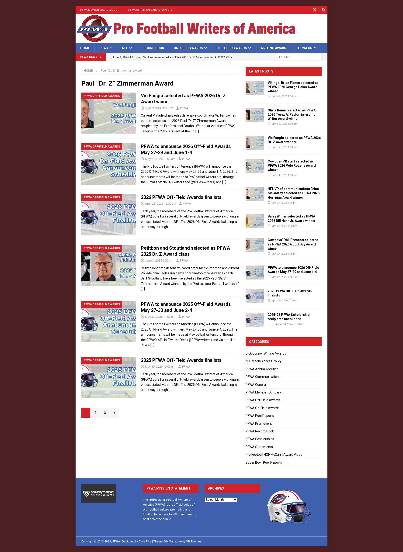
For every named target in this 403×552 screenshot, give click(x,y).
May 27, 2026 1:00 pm (284, 253)
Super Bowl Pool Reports (264, 462)
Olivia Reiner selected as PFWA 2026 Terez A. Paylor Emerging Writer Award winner (292, 114)
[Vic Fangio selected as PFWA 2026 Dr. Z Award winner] (255, 143)
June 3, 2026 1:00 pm (284, 123)
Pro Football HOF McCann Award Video (274, 454)
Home (85, 48)
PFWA (103, 48)
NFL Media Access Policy (263, 361)
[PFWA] (201, 40)
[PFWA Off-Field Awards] (108, 113)
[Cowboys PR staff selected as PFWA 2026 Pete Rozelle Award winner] (255, 166)
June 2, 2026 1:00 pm (159, 108)
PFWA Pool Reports (260, 415)
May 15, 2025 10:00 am (160, 366)
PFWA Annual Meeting (262, 369)
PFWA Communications (263, 377)
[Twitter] (314, 10)
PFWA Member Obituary (263, 392)
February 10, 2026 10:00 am (287, 324)
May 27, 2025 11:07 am (160, 316)
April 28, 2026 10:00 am (160, 203)
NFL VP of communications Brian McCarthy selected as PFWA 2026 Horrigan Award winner (294, 193)
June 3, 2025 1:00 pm (159, 260)
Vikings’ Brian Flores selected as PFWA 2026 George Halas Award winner (293, 87)
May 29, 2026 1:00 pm (284, 202)
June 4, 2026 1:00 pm (284, 96)
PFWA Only (307, 48)
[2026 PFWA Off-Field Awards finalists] (255, 296)
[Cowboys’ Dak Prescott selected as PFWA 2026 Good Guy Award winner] (255, 245)
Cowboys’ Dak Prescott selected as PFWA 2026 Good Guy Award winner (293, 244)
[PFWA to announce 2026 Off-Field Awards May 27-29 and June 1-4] (255, 272)
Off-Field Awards (231, 48)
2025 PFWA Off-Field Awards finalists (181, 360)
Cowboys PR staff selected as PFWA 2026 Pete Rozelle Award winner (292, 165)
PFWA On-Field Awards (262, 408)
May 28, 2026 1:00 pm (284, 226)
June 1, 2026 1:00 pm (284, 175)
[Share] (323, 10)
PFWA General (256, 384)
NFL (125, 48)
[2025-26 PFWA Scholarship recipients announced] (255, 320)
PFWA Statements (259, 447)
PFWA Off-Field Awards (263, 400)
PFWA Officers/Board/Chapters (150, 9)
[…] (197, 131)
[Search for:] (298, 57)
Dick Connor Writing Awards (266, 353)
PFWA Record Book (260, 431)
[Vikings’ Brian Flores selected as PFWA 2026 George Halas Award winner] (255, 88)
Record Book (153, 48)
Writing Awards (274, 48)
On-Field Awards (188, 48)
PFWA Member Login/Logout (99, 9)
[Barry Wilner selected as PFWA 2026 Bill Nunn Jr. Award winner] (255, 221)
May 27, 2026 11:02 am (160, 159)
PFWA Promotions (259, 423)
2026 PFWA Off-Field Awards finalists (181, 197)
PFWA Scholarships (260, 439)
